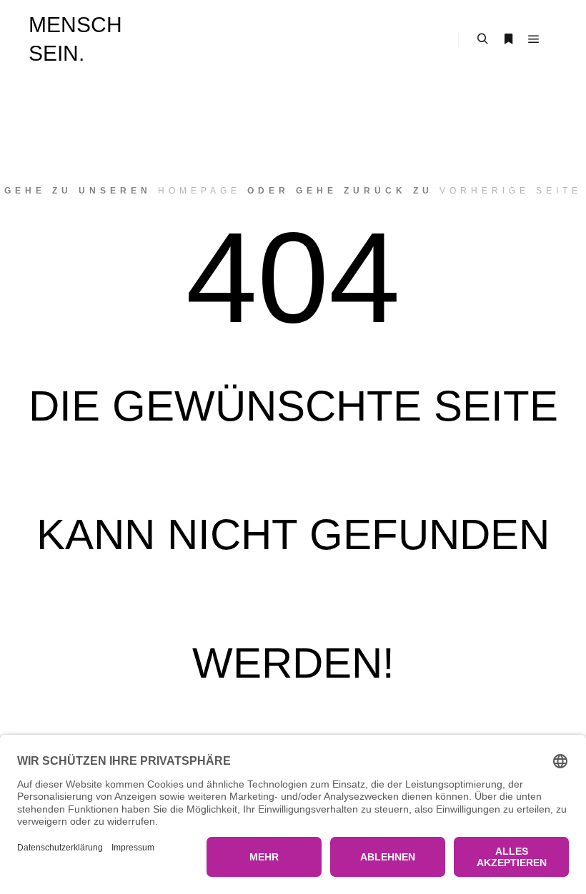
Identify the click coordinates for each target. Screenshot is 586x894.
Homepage (199, 191)
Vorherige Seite (511, 191)
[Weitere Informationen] (508, 39)
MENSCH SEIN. (75, 39)
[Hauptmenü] (534, 39)
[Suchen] (482, 39)
